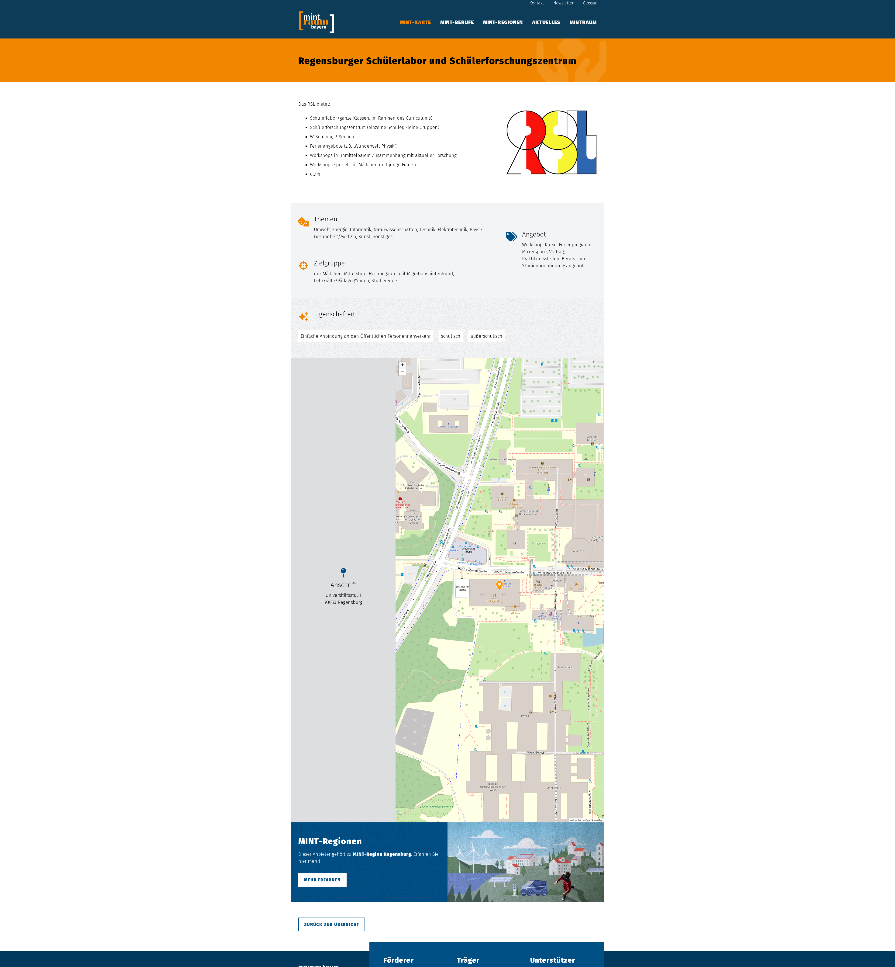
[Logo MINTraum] (316, 22)
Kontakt (537, 3)
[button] (601, 22)
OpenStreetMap (593, 820)
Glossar (590, 3)
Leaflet (577, 820)
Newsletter (563, 3)
